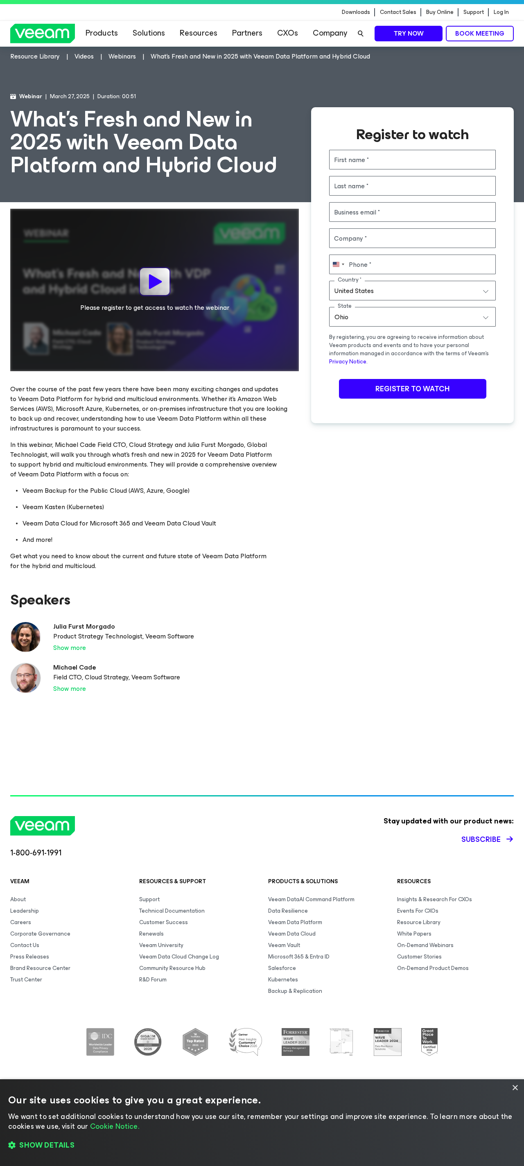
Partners (247, 33)
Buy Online (440, 12)
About (18, 899)
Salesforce (282, 968)
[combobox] (412, 290)
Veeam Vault (284, 945)
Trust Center (26, 979)
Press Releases (29, 956)
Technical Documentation (172, 911)
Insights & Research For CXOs (434, 899)
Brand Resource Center (40, 968)
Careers (20, 922)
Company (330, 33)
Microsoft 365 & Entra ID (299, 956)
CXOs (287, 33)
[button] (262, 1145)
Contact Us (24, 945)
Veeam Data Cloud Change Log (179, 956)
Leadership (24, 911)
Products (102, 33)
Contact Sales (398, 12)
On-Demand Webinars (425, 945)
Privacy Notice (347, 361)
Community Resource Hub (172, 968)
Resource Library (418, 922)
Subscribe (481, 839)
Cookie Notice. (114, 1126)
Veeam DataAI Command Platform (311, 899)
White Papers (414, 933)
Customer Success (163, 922)
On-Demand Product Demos (433, 968)
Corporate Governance (40, 933)
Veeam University (161, 945)
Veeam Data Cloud (292, 933)
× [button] (515, 1088)
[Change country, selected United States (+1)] (338, 264)
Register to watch (412, 389)
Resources (198, 33)
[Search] (360, 33)
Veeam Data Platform (295, 922)
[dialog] (262, 1122)
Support (473, 12)
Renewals (151, 933)
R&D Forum (153, 979)
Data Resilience (288, 911)
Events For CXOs (417, 911)
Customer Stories (419, 956)
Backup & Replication (295, 991)
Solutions (149, 33)
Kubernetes (283, 979)
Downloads (356, 12)
